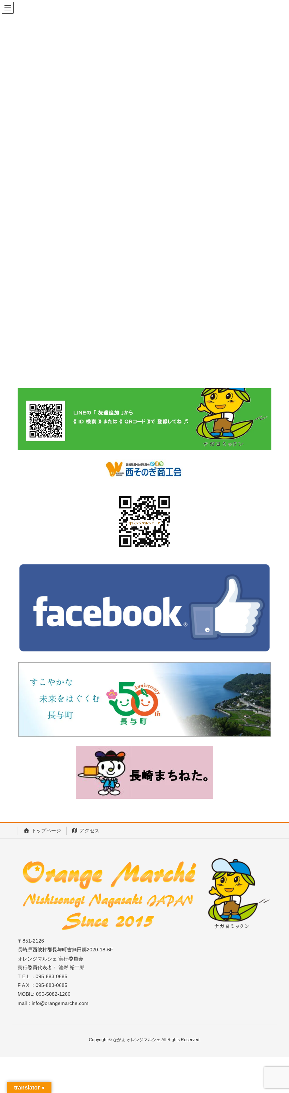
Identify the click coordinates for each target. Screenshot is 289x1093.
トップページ (46, 830)
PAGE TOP (275, 1054)
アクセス (89, 830)
